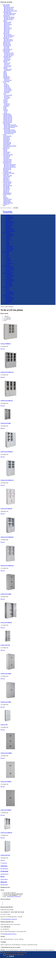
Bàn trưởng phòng (7, 12)
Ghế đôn (5, 75)
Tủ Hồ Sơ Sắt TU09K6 (6, 594)
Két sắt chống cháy (7, 136)
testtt (4, 205)
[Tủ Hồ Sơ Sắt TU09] (28, 846)
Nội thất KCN (6, 295)
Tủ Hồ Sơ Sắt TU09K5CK (7, 451)
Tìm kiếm (16, 207)
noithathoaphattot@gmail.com (9, 933)
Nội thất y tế (6, 204)
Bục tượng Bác (6, 188)
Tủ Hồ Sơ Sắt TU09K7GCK (7, 372)
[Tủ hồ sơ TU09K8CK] (28, 332)
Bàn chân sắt (6, 38)
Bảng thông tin (6, 179)
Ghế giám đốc (6, 51)
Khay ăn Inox (6, 180)
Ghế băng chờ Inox (7, 114)
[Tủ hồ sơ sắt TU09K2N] (28, 798)
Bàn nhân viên (6, 15)
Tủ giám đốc (6, 106)
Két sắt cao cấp (6, 147)
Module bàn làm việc (7, 49)
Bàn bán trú (5, 170)
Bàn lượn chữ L (6, 43)
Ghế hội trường (6, 128)
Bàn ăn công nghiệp (7, 175)
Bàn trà (4, 196)
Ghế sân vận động (7, 183)
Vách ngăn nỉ (6, 158)
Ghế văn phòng (6, 50)
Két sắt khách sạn (7, 142)
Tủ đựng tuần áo (6, 200)
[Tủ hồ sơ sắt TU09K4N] (28, 770)
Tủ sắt (4, 82)
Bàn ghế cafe (6, 191)
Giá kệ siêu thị (6, 189)
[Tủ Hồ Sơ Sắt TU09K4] (28, 661)
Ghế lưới (5, 67)
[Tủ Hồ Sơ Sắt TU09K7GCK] (28, 360)
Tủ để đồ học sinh (7, 171)
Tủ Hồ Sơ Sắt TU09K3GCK (7, 565)
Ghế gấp (5, 74)
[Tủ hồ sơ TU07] (28, 716)
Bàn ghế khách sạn (7, 193)
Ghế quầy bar (6, 190)
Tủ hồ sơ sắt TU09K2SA (6, 622)
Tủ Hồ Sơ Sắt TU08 (5, 645)
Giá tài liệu (5, 110)
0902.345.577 (20, 954)
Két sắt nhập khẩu (7, 143)
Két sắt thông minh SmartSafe (9, 145)
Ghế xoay (5, 61)
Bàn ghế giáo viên (7, 169)
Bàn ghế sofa (6, 148)
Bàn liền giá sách (7, 44)
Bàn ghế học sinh (7, 163)
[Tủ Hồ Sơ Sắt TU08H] (28, 414)
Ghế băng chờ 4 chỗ (7, 119)
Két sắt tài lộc (6, 141)
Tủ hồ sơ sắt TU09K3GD (6, 508)
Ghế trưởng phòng (7, 56)
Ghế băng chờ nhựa (7, 116)
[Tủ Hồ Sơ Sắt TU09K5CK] (28, 440)
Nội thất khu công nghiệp (8, 173)
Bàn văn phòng (6, 4)
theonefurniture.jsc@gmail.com (14, 896)
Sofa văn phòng (6, 152)
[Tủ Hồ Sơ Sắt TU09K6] (28, 582)
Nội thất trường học (7, 162)
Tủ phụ (4, 107)
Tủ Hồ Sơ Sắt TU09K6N (6, 753)
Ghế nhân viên (6, 60)
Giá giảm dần (8, 319)
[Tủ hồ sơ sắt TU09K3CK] (28, 824)
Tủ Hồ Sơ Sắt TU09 (5, 855)
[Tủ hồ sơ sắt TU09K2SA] (28, 610)
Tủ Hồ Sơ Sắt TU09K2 (6, 702)
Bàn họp (5, 20)
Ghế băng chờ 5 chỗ (7, 121)
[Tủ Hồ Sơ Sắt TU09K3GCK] (28, 553)
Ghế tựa (5, 72)
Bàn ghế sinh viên (7, 168)
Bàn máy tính (6, 33)
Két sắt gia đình (6, 144)
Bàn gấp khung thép (7, 185)
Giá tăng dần (8, 317)
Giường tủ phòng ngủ (8, 202)
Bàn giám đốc (6, 5)
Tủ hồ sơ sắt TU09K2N (6, 810)
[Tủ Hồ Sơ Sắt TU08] (28, 636)
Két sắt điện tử (6, 138)
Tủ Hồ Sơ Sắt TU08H (6, 423)
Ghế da (4, 71)
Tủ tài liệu (5, 101)
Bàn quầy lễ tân (6, 184)
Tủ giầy (5, 108)
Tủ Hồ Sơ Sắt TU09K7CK (7, 400)
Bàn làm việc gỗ (6, 41)
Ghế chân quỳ (6, 76)
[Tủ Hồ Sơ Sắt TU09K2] (28, 690)
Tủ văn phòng (6, 81)
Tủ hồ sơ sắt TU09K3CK (6, 832)
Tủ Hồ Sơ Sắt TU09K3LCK (7, 480)
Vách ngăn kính (6, 155)
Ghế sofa (5, 150)
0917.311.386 (23, 952)
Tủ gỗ (4, 93)
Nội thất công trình (7, 181)
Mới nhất (7, 316)
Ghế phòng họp (6, 77)
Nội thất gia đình (7, 194)
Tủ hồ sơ (5, 100)
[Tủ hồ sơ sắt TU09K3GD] (28, 497)
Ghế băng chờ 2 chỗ (7, 117)
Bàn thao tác (6, 178)
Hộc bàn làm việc (7, 45)
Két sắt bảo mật (6, 139)
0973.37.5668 (16, 952)
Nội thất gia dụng (7, 201)
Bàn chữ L (8, 227)
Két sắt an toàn (6, 137)
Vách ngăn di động (7, 159)
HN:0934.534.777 (7, 952)
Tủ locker (5, 102)
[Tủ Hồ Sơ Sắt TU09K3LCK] (28, 468)
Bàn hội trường (6, 123)
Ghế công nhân (6, 176)
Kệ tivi (4, 195)
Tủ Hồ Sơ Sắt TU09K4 (6, 673)
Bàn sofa (5, 149)
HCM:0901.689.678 (11, 954)
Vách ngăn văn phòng (8, 154)
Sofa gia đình (6, 153)
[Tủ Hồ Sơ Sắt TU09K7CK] (28, 389)
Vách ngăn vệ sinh (7, 160)
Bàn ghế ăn (5, 197)
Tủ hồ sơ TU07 (4, 724)
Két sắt (4, 134)
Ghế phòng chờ (6, 113)
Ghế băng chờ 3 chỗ (7, 118)
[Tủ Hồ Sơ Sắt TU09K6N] (28, 741)
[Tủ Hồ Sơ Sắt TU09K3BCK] (28, 525)
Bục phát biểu (6, 186)
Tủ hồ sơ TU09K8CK (6, 343)
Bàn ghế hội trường (7, 122)
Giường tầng (6, 174)
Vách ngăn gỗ (6, 157)
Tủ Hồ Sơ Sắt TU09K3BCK (7, 537)
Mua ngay (3, 348)
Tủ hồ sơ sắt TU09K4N (6, 781)
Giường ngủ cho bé (7, 199)
